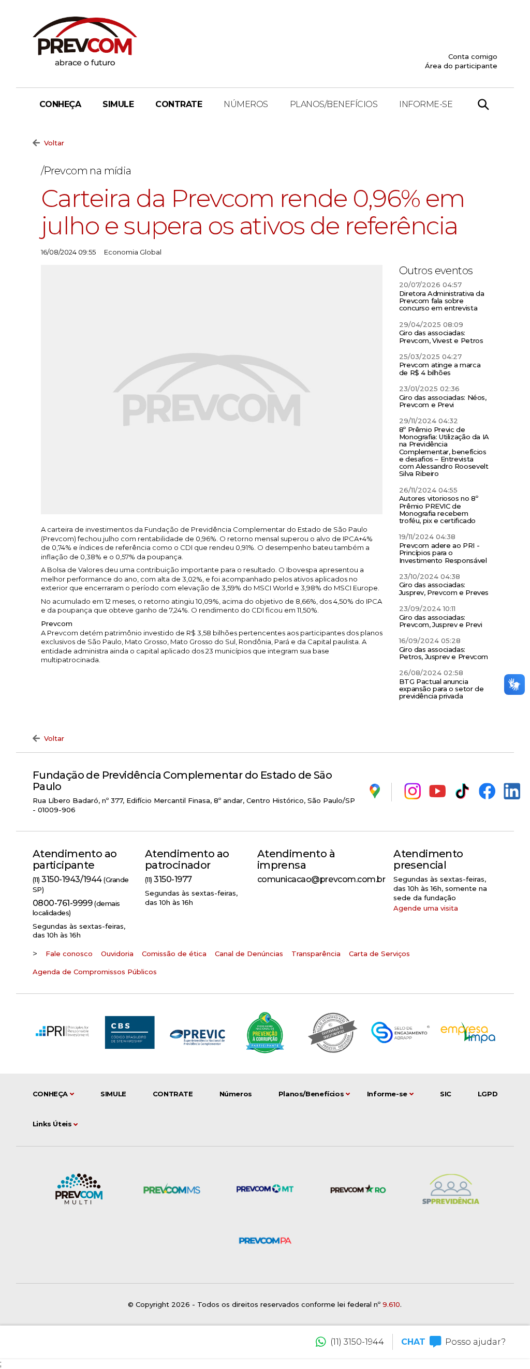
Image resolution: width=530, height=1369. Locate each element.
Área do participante (461, 66)
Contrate (178, 104)
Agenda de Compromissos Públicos (95, 972)
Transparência (316, 953)
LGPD (487, 1093)
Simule (118, 104)
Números (246, 104)
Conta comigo (472, 56)
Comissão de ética (174, 953)
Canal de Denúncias (249, 953)
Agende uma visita (425, 908)
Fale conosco (69, 953)
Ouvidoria (117, 953)
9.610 (391, 1304)
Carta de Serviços (379, 953)
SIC (445, 1093)
